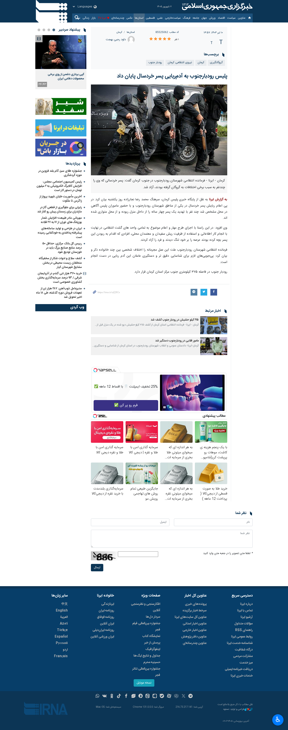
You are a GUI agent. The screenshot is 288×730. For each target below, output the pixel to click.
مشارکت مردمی (243, 656)
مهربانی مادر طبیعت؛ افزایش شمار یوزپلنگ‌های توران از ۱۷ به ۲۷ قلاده (61, 220)
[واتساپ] (97, 696)
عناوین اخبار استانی (195, 623)
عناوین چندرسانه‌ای (195, 643)
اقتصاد (221, 18)
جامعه (196, 18)
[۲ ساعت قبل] (60, 52)
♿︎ (278, 719)
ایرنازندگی (107, 604)
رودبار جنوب (155, 62)
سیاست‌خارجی (173, 18)
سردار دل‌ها (153, 617)
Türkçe (62, 630)
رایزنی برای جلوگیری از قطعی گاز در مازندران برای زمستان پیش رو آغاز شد (59, 209)
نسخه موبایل (144, 683)
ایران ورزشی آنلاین (102, 636)
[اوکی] (112, 696)
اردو (65, 649)
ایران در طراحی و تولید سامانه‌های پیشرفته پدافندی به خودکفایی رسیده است (60, 233)
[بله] (162, 696)
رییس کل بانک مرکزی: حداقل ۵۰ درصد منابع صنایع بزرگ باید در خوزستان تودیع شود (62, 248)
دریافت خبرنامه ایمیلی (239, 669)
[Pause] (164, 407)
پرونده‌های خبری (196, 604)
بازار (94, 18)
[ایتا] (148, 696)
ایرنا (217, 6)
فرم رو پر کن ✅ (126, 405)
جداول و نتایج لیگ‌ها (146, 656)
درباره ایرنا (246, 604)
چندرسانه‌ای (117, 18)
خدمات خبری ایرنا (242, 676)
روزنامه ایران (106, 610)
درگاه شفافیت (244, 649)
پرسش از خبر (152, 642)
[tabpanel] (60, 62)
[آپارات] (169, 696)
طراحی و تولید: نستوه (234, 709)
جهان (204, 18)
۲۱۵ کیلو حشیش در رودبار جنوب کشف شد (175, 320)
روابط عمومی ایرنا (242, 636)
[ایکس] (183, 696)
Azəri (64, 623)
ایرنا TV (102, 18)
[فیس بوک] (126, 696)
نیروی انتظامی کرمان (180, 62)
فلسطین (150, 18)
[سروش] (140, 696)
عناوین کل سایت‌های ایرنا (191, 617)
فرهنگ (186, 18)
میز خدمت (246, 662)
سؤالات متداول (243, 623)
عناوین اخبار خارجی (194, 630)
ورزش (212, 18)
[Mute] (170, 407)
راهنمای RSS (244, 630)
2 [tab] (48, 30)
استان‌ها (139, 18)
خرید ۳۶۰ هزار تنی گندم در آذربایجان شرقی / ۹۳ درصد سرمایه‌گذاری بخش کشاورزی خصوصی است (59, 278)
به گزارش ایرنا (218, 199)
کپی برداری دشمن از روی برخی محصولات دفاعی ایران (66, 76)
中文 (64, 604)
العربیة (64, 617)
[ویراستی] (133, 696)
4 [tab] (39, 30)
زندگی (86, 18)
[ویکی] (104, 696)
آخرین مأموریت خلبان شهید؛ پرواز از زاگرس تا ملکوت (61, 198)
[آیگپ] (155, 696)
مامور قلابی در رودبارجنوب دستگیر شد (177, 340)
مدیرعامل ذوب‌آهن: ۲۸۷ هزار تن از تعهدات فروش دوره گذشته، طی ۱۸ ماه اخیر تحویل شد (59, 293)
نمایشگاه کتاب (151, 636)
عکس (129, 18)
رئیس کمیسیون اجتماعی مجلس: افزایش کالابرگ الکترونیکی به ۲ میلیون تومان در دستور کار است (59, 186)
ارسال (97, 567)
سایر (78, 18)
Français (61, 656)
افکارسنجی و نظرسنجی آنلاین (145, 607)
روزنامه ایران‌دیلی (103, 630)
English (62, 610)
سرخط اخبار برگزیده (194, 610)
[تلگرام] (191, 696)
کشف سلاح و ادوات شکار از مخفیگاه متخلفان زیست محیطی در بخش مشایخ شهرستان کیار (60, 262)
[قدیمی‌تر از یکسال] (213, 325)
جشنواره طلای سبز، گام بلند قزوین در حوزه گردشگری (60, 173)
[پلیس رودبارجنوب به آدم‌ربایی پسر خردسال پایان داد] (159, 130)
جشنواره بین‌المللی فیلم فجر (146, 626)
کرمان (119, 32)
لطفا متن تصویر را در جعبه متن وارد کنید (228, 553)
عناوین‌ (241, 18)
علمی (160, 18)
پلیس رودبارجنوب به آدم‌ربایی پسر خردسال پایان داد (172, 76)
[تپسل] (95, 370)
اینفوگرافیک (152, 649)
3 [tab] (44, 30)
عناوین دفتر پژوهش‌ (194, 636)
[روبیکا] (176, 696)
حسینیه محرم (151, 662)
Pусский (62, 643)
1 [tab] (53, 30)
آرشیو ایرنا (247, 617)
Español (61, 636)
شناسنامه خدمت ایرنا (240, 643)
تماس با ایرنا (245, 610)
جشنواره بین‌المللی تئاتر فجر (146, 672)
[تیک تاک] (119, 696)
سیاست (231, 18)
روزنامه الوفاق (105, 617)
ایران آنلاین (107, 623)
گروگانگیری (216, 62)
